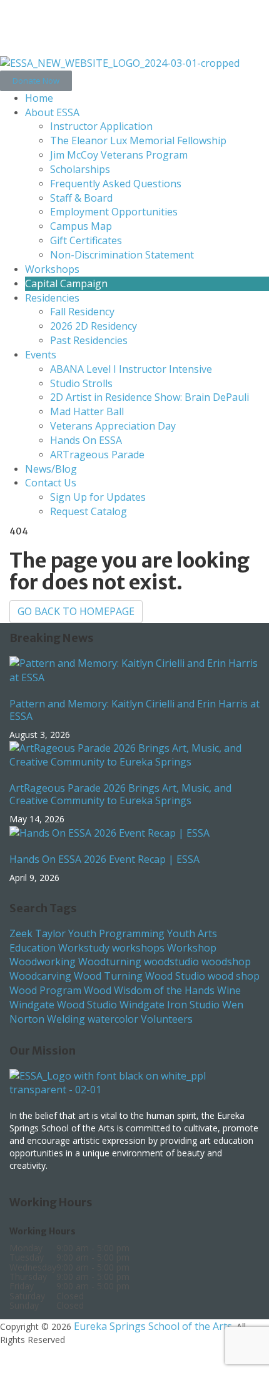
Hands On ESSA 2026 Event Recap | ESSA (104, 859)
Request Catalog (88, 511)
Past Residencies (89, 340)
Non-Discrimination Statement (122, 255)
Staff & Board (81, 198)
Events (40, 355)
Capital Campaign (66, 283)
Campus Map (81, 226)
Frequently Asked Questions (115, 183)
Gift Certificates (86, 240)
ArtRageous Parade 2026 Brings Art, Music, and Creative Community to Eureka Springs (120, 794)
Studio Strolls (81, 383)
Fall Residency (82, 311)
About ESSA (52, 112)
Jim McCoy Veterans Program (119, 155)
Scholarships (80, 169)
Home (39, 98)
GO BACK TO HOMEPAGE (76, 611)
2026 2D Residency (93, 326)
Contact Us (50, 483)
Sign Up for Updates (98, 497)
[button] (36, 81)
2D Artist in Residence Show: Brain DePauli (149, 397)
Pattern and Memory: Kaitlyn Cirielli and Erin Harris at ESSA (134, 710)
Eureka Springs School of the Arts (153, 1326)
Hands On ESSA (86, 440)
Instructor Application (101, 126)
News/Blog (51, 469)
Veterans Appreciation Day (113, 426)
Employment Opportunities (114, 212)
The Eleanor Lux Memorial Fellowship (138, 140)
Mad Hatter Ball (87, 411)
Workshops (52, 269)
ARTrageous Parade (97, 454)
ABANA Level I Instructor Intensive (131, 369)
